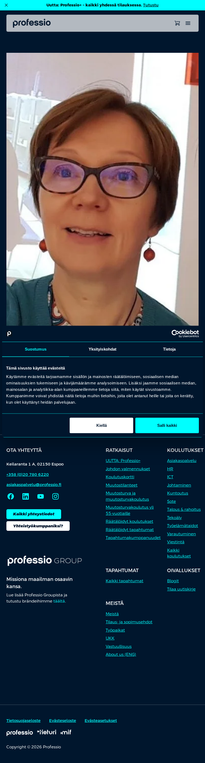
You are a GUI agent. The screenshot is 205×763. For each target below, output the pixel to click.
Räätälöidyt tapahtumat (130, 529)
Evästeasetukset (101, 720)
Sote (171, 501)
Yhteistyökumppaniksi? (38, 526)
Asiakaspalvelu (181, 460)
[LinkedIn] (25, 496)
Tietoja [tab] (169, 349)
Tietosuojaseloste (23, 720)
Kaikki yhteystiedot (33, 514)
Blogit (173, 581)
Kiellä (101, 425)
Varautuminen (181, 534)
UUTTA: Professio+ (123, 460)
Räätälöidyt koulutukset (129, 521)
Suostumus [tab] (35, 349)
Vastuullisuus (119, 646)
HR (170, 469)
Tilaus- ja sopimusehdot (129, 622)
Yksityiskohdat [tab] (102, 349)
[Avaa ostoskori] (177, 23)
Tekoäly (174, 517)
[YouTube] (40, 496)
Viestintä (175, 542)
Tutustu (151, 5)
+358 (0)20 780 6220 (27, 474)
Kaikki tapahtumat (124, 581)
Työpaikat (115, 630)
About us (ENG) (121, 654)
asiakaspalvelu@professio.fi (33, 484)
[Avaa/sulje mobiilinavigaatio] (188, 23)
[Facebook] (10, 496)
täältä (59, 601)
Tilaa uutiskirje (181, 589)
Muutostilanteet (121, 485)
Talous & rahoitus (184, 509)
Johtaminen (179, 485)
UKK (110, 638)
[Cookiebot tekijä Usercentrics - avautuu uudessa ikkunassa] (175, 334)
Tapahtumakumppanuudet (133, 537)
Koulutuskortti (120, 477)
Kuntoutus (177, 493)
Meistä (112, 614)
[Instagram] (55, 496)
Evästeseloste (62, 720)
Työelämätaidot (182, 525)
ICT (170, 477)
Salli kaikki (167, 425)
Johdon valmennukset (128, 469)
